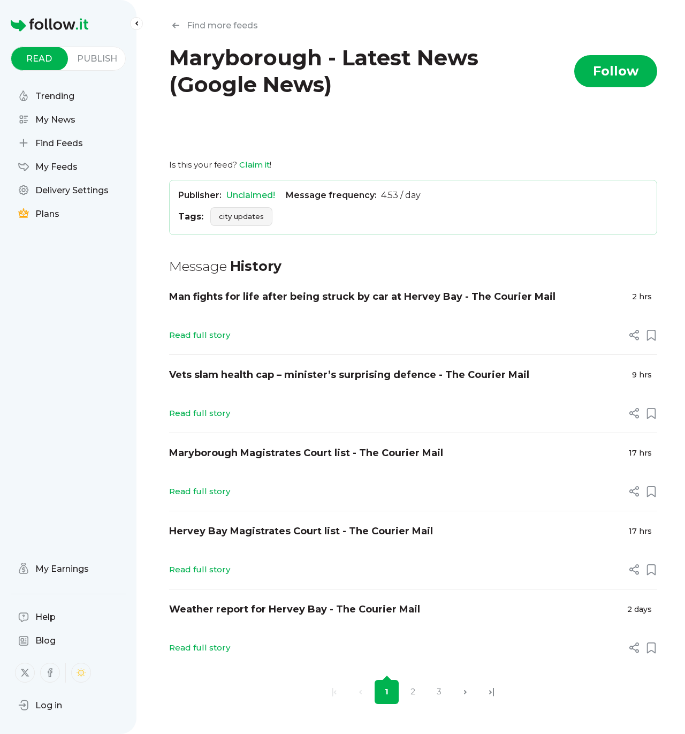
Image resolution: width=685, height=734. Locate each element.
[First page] (334, 692)
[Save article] (651, 335)
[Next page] (465, 692)
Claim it (254, 165)
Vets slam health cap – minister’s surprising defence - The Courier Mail (349, 375)
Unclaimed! (250, 195)
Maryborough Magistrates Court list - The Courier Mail (306, 453)
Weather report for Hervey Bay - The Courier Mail (294, 609)
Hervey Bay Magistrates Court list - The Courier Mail (301, 531)
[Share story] (634, 335)
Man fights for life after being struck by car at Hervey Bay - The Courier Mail (362, 296)
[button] (40, 705)
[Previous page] (360, 692)
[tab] (39, 59)
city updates (241, 216)
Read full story (199, 335)
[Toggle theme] (81, 672)
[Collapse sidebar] (136, 23)
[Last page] (492, 692)
